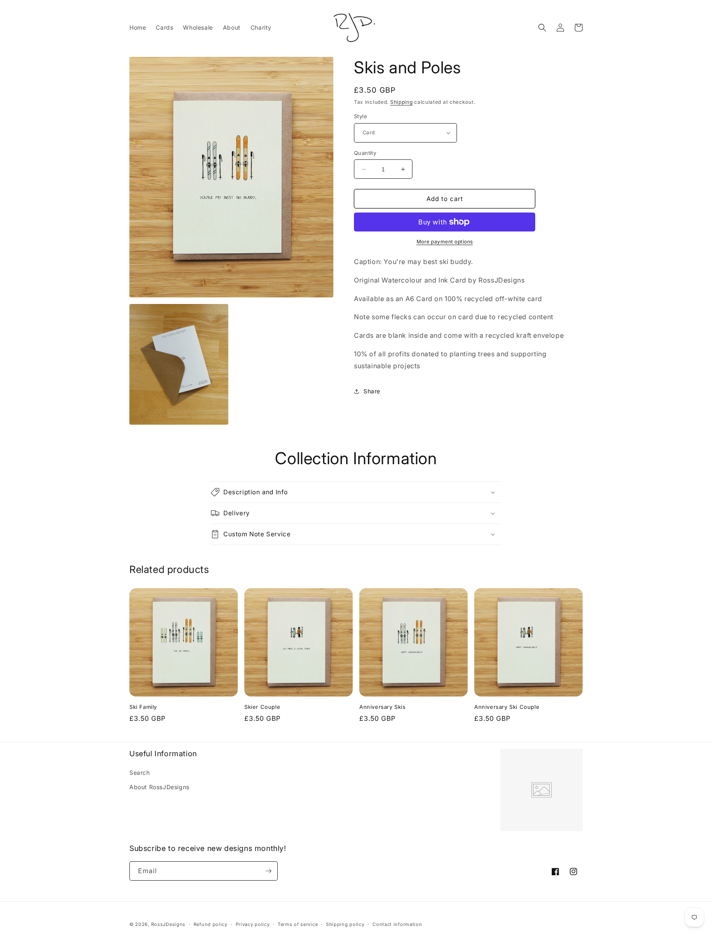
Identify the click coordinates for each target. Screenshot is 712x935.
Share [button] (371, 391)
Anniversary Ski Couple (506, 707)
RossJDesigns (168, 924)
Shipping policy (345, 924)
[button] (542, 28)
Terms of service (298, 924)
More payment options (445, 241)
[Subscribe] (268, 871)
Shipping (401, 102)
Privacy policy (253, 924)
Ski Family (143, 707)
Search (139, 772)
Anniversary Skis (382, 707)
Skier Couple (262, 707)
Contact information (397, 924)
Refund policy (210, 924)
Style (360, 116)
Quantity (365, 153)
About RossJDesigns (159, 786)
